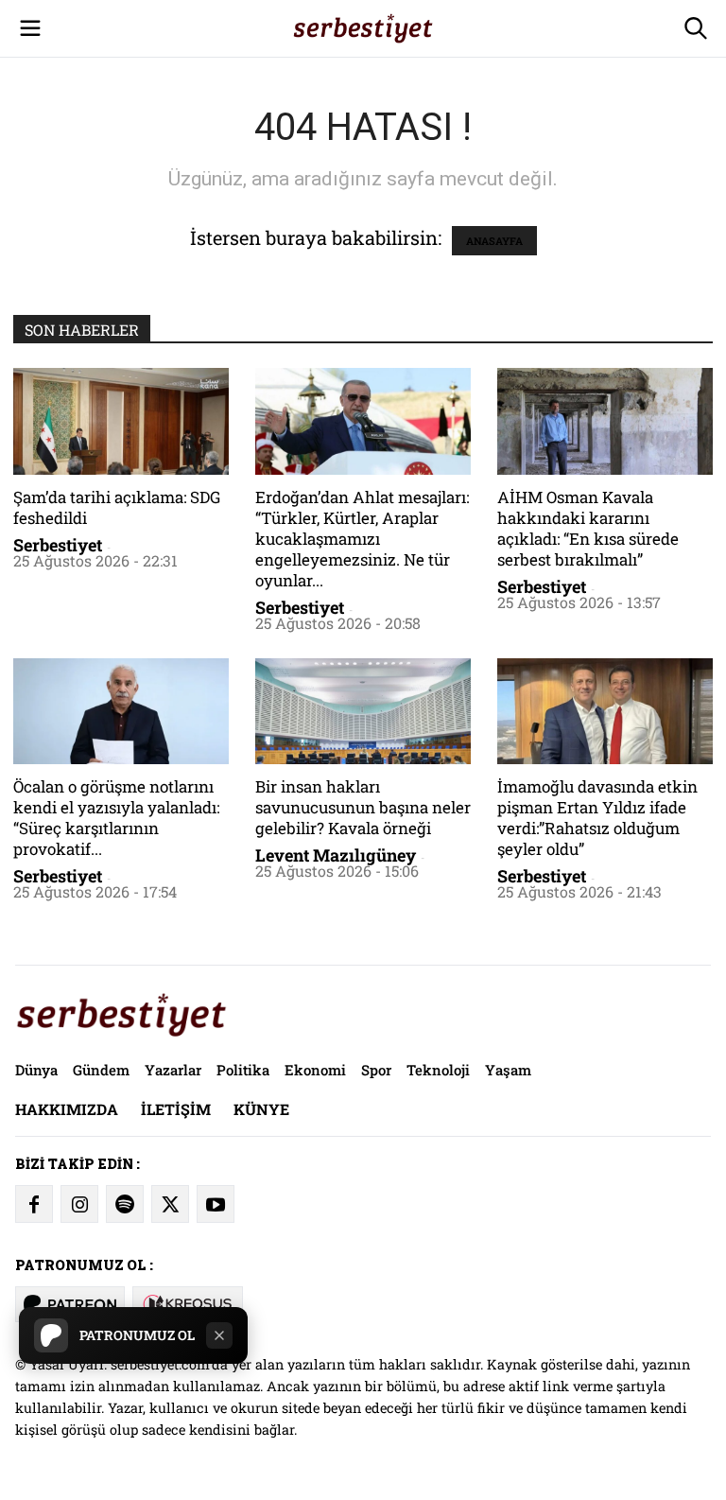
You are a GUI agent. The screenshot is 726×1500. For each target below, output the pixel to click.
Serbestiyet (57, 544)
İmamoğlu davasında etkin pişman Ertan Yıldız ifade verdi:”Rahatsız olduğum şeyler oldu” (597, 818)
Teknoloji (438, 1069)
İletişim (176, 1109)
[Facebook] (34, 1204)
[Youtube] (215, 1204)
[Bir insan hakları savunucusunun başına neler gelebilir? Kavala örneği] (363, 711)
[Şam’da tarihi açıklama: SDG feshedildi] (121, 421)
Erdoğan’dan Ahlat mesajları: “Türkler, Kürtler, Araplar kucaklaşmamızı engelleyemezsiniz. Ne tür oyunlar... (362, 538)
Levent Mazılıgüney (335, 855)
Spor (376, 1069)
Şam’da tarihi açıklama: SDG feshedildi (116, 507)
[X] (170, 1204)
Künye (261, 1109)
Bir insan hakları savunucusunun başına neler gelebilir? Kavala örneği (363, 807)
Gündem (101, 1069)
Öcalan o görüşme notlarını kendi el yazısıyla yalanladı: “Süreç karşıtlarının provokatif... (116, 818)
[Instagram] (79, 1204)
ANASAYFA (494, 241)
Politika (242, 1069)
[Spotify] (125, 1204)
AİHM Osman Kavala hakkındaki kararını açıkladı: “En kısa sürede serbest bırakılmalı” (588, 528)
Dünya (36, 1069)
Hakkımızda (66, 1109)
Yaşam (508, 1069)
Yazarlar (173, 1069)
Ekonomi (315, 1069)
